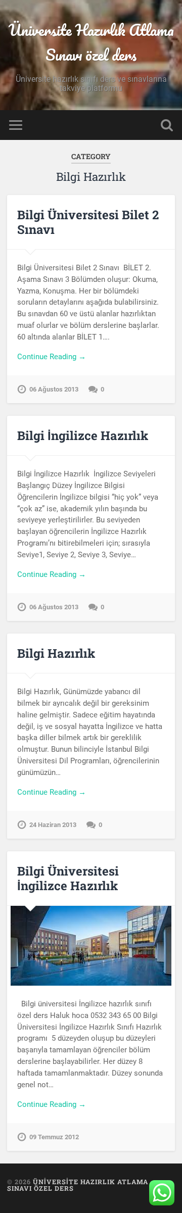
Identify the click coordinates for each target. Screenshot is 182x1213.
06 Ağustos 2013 (53, 389)
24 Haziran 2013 (52, 825)
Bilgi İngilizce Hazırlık (82, 435)
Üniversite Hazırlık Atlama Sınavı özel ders (91, 42)
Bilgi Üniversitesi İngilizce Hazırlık (68, 878)
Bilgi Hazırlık (56, 653)
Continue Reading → (51, 356)
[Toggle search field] (167, 125)
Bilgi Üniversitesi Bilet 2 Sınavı (88, 222)
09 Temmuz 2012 (54, 1137)
